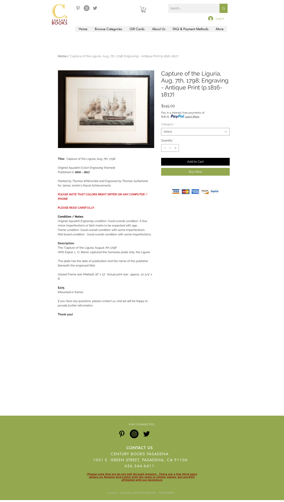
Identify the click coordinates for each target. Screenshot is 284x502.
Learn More (192, 116)
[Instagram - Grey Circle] (86, 8)
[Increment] (175, 147)
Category (168, 124)
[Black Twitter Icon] (146, 434)
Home (62, 56)
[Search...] (223, 8)
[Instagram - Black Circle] (134, 434)
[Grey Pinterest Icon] (78, 8)
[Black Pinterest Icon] (121, 434)
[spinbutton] (170, 147)
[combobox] (195, 131)
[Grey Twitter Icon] (95, 8)
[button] (143, 9)
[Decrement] (164, 147)
